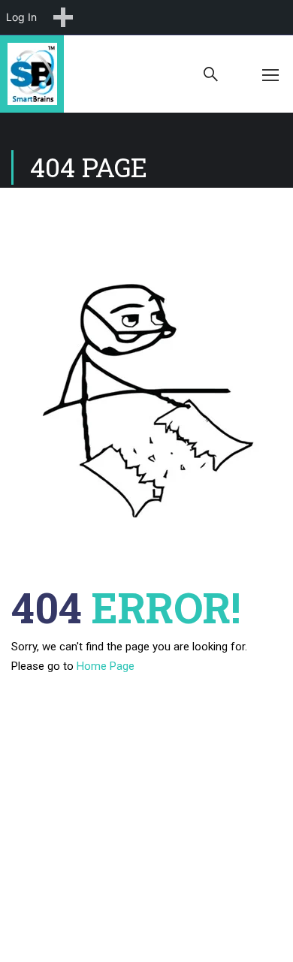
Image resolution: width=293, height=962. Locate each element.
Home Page (105, 666)
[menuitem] (62, 17)
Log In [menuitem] (21, 17)
